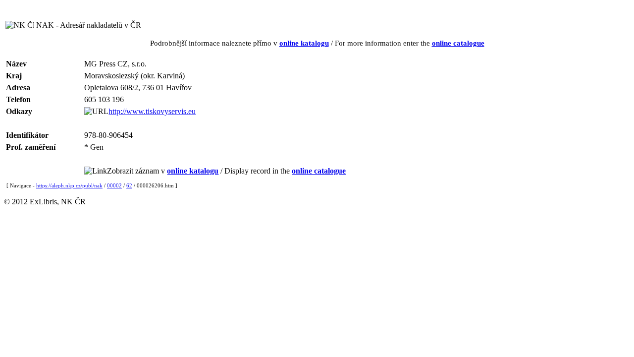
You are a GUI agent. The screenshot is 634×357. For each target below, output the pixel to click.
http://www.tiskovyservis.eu (152, 111)
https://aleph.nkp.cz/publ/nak (69, 185)
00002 (114, 185)
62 (129, 185)
